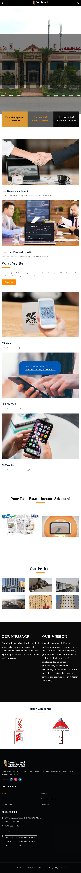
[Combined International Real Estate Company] (40, 3)
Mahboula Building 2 (64, 600)
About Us (44, 793)
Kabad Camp (66, 584)
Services (5, 798)
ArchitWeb (62, 867)
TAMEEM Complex (10, 582)
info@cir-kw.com (12, 831)
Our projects (7, 804)
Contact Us (9, 282)
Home (4, 793)
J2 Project (10, 601)
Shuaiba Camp (40, 584)
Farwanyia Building (37, 600)
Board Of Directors (48, 798)
